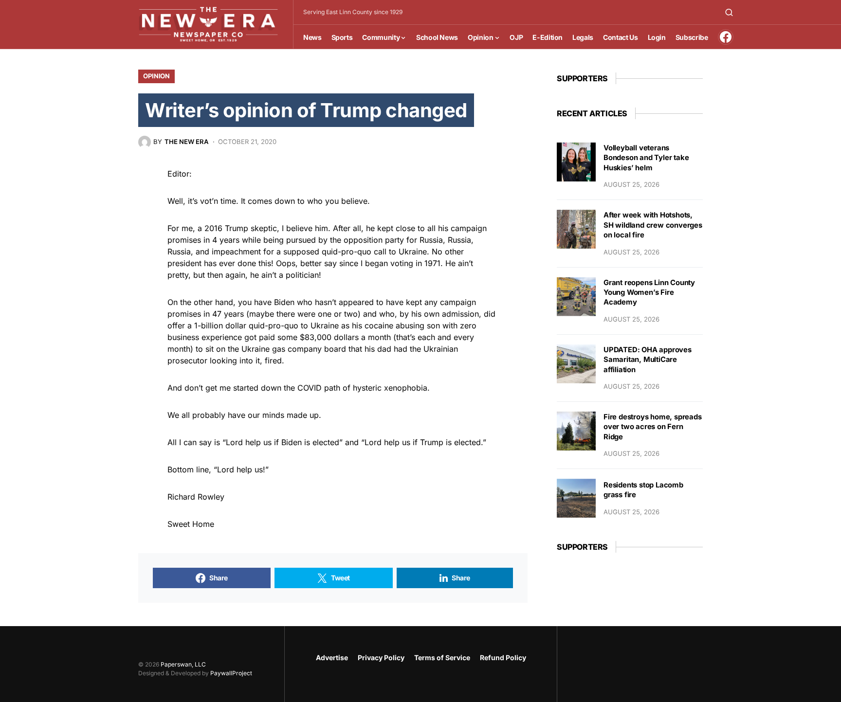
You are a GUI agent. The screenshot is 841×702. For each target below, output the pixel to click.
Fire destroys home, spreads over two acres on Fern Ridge (652, 427)
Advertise (332, 657)
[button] (729, 12)
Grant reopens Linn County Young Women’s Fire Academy (649, 292)
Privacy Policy (381, 657)
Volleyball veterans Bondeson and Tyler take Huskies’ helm (646, 158)
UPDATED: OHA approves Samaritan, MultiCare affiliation (647, 359)
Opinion (156, 76)
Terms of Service (442, 657)
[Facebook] (725, 37)
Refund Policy (503, 657)
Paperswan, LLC (183, 664)
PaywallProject (231, 673)
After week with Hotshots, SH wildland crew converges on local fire (652, 225)
